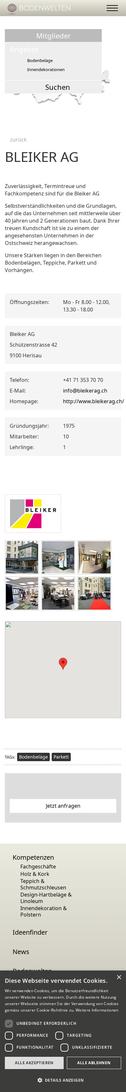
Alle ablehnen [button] (93, 1063)
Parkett (61, 757)
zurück (18, 139)
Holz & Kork (34, 874)
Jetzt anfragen (63, 805)
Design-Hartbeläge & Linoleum (46, 897)
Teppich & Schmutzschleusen (43, 884)
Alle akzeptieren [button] (34, 1063)
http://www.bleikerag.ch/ (93, 401)
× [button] (118, 977)
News (21, 952)
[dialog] (63, 1031)
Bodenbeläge (33, 757)
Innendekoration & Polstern (43, 911)
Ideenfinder (30, 932)
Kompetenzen (33, 857)
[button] (63, 1080)
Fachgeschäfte (38, 866)
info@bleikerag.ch (85, 390)
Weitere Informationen (97, 1010)
